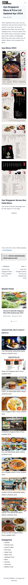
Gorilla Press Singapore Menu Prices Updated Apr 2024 (7, 271)
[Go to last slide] (4, 306)
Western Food (8, 567)
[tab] (11, 321)
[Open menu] (25, 3)
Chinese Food (8, 545)
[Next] (24, 306)
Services (7, 562)
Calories (7, 542)
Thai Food (7, 564)
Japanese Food (9, 557)
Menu (6, 559)
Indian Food (8, 552)
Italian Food (8, 554)
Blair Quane (8, 316)
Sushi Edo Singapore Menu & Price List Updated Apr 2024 (21, 272)
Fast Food (7, 550)
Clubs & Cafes (8, 547)
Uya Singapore (7, 250)
